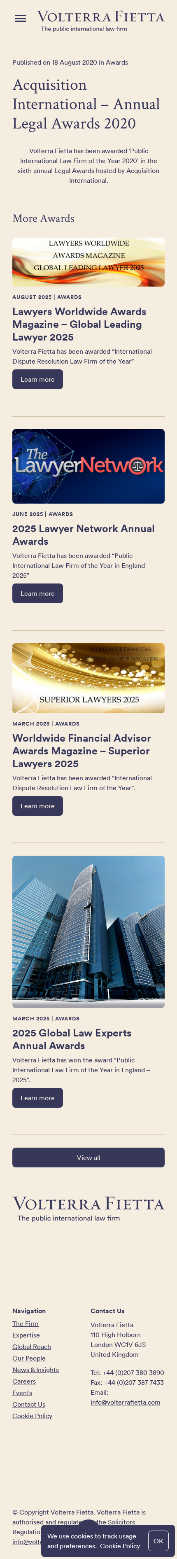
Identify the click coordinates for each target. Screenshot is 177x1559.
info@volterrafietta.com (126, 1402)
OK (158, 1541)
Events (22, 1393)
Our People (29, 1358)
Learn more (38, 379)
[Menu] (20, 18)
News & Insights (35, 1369)
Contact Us (28, 1404)
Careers (24, 1381)
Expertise (26, 1335)
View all (88, 1157)
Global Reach (31, 1346)
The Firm (25, 1323)
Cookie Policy (120, 1546)
